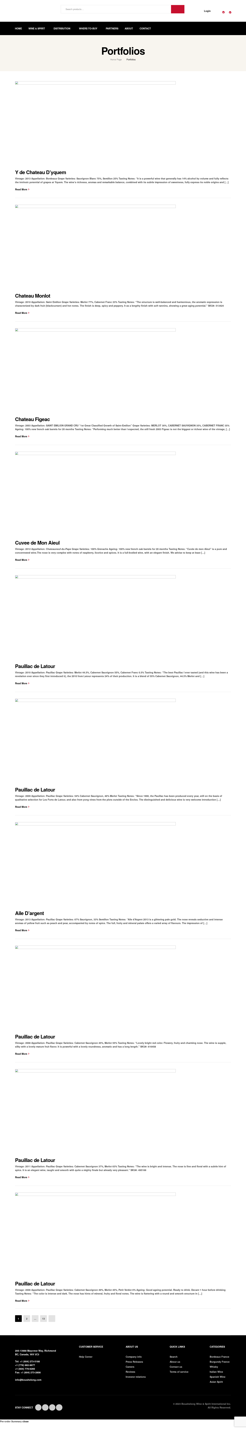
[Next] (52, 1318)
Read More (21, 189)
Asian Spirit (216, 1381)
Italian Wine (216, 1371)
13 (43, 1318)
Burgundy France (220, 1361)
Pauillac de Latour (35, 666)
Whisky (214, 1366)
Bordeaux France (219, 1356)
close (25, 1421)
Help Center (85, 1356)
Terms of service (179, 1371)
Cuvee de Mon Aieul (37, 542)
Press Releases (134, 1361)
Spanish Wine (217, 1376)
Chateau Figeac (32, 419)
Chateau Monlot (32, 295)
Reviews (130, 1371)
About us (175, 1361)
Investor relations (136, 1376)
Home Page (116, 59)
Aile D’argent (29, 913)
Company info (134, 1356)
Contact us (176, 1366)
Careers (130, 1366)
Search (177, 9)
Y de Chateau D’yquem (40, 172)
